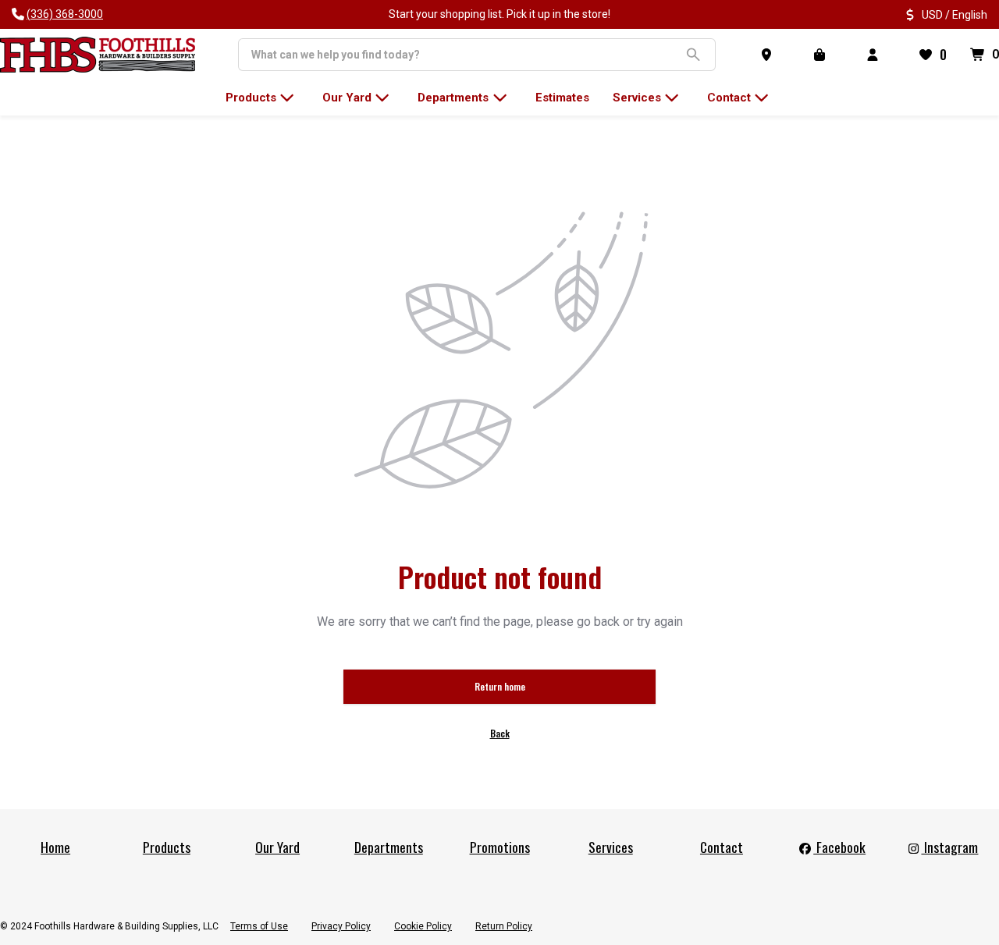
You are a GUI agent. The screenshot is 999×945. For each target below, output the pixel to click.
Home (55, 847)
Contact (721, 847)
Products (166, 847)
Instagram (949, 847)
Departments (388, 847)
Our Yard (277, 847)
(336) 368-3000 (65, 14)
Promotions (500, 847)
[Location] (769, 54)
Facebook (839, 847)
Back (500, 733)
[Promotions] (823, 54)
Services (610, 847)
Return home (500, 686)
